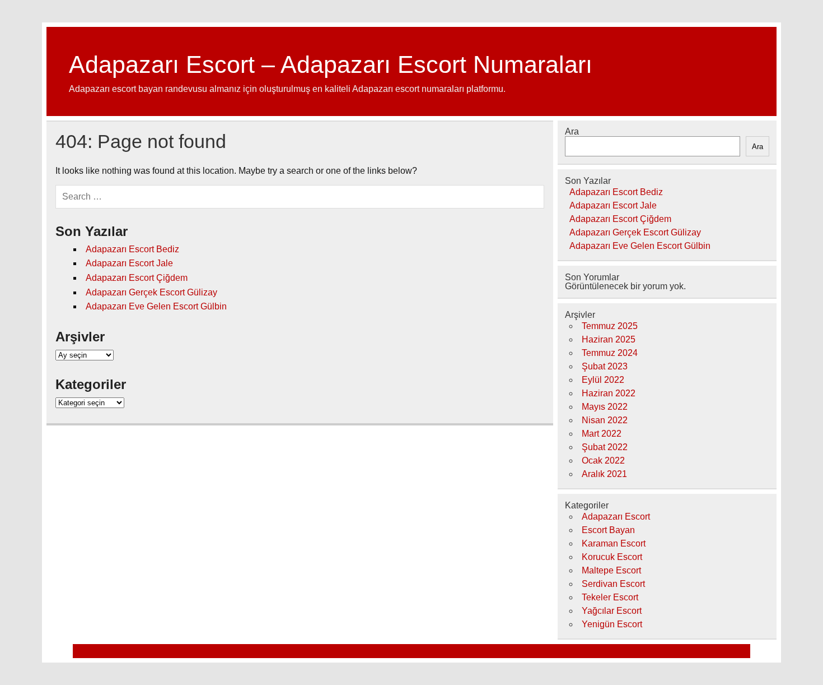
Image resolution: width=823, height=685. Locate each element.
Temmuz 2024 (610, 353)
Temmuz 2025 (610, 326)
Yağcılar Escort (612, 610)
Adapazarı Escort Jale (129, 263)
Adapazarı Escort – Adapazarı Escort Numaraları (330, 64)
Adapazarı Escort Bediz (132, 249)
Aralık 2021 (604, 474)
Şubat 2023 (605, 366)
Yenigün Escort (612, 624)
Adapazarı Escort (616, 516)
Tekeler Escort (610, 597)
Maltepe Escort (611, 570)
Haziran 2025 (608, 339)
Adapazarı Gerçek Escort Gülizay (151, 292)
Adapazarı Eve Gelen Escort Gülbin (156, 306)
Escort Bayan (608, 530)
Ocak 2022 (603, 460)
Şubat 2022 (605, 447)
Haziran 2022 (608, 393)
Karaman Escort (614, 543)
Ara (572, 131)
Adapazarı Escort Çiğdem (137, 278)
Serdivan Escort (613, 584)
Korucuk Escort (612, 557)
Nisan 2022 (605, 420)
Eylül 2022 (603, 380)
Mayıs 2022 (605, 406)
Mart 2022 (601, 433)
